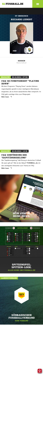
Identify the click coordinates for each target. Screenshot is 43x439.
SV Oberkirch (21, 16)
